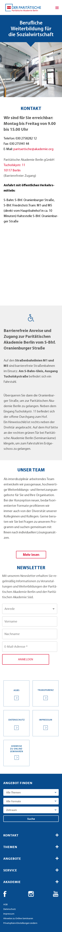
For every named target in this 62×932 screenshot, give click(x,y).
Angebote (12, 858)
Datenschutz (9, 909)
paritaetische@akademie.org (33, 149)
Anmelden (25, 659)
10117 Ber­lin (12, 170)
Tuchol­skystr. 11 (14, 165)
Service (10, 870)
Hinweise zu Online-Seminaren (18, 918)
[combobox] (29, 609)
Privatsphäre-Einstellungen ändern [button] (20, 923)
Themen (10, 847)
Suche (31, 818)
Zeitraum (11, 810)
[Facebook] (6, 894)
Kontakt (11, 835)
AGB (5, 904)
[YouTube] (56, 894)
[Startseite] (23, 7)
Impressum (8, 913)
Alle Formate (13, 801)
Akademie (12, 882)
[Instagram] (31, 894)
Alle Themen (13, 792)
